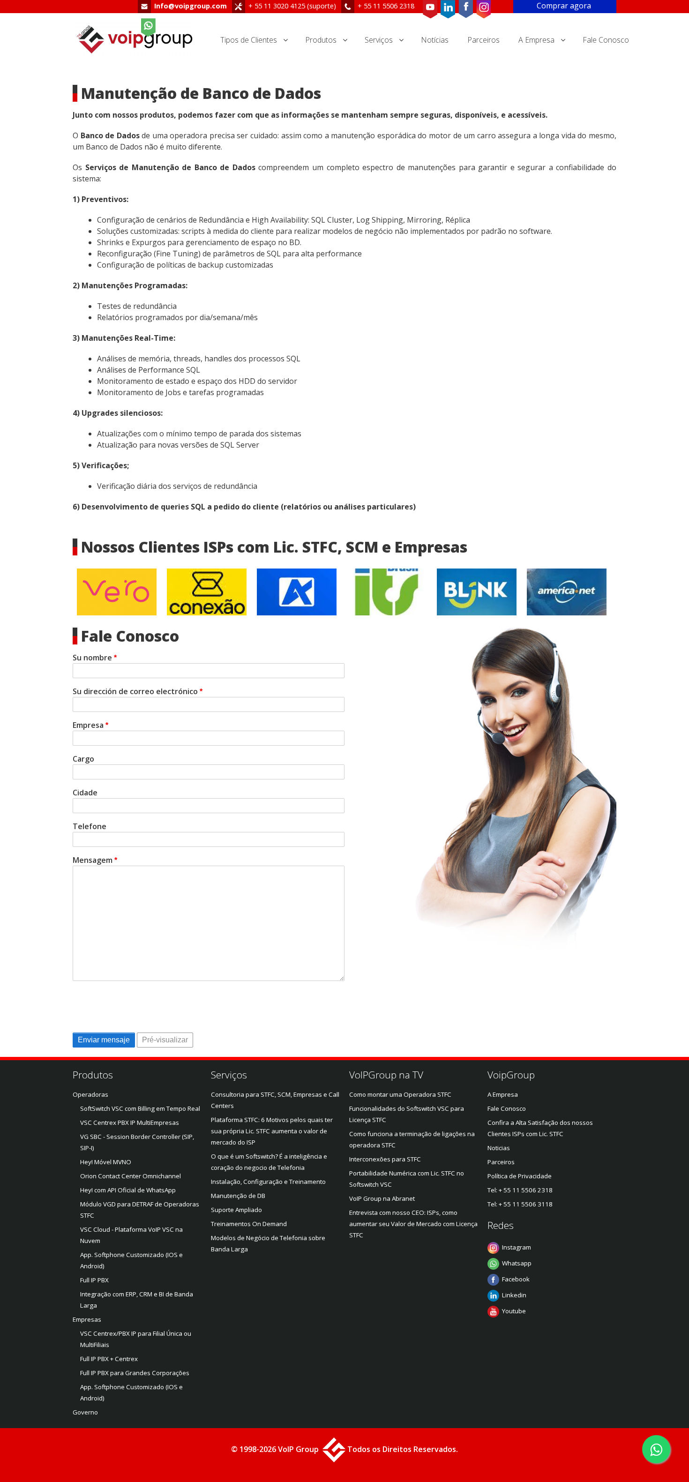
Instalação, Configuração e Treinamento (268, 1181)
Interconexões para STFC (385, 1159)
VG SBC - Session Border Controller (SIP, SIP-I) (137, 1142)
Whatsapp (517, 1263)
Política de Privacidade (519, 1176)
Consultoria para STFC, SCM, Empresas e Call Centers (275, 1100)
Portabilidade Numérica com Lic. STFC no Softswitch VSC (406, 1179)
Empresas (87, 1319)
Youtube (514, 1311)
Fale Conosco (606, 40)
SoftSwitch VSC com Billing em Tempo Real (140, 1108)
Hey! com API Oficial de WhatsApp (128, 1190)
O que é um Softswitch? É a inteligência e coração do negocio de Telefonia (269, 1162)
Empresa (88, 725)
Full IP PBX (94, 1280)
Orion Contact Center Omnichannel (130, 1176)
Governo (85, 1412)
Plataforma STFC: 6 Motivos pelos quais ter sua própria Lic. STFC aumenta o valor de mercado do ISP (272, 1130)
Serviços (379, 40)
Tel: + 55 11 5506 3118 (520, 1204)
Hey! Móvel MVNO (105, 1162)
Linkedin (514, 1295)
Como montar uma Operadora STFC (400, 1094)
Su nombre (92, 657)
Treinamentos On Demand (249, 1224)
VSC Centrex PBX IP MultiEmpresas (129, 1122)
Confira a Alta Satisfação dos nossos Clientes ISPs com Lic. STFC (540, 1128)
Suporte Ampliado (236, 1209)
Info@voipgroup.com (190, 5)
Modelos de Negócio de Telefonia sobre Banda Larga (268, 1243)
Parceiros (483, 40)
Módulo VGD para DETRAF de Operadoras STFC (139, 1210)
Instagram (516, 1247)
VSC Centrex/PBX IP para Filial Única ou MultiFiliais (135, 1339)
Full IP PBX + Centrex (109, 1359)
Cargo (83, 759)
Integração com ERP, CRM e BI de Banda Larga (136, 1300)
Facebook (516, 1279)
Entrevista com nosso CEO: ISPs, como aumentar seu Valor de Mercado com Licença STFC (413, 1223)
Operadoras (90, 1094)
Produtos (321, 40)
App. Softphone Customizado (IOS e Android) (131, 1260)
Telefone (89, 826)
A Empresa (536, 40)
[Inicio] (137, 39)
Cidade (85, 792)
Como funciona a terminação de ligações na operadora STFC (412, 1139)
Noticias (498, 1148)
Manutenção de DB (238, 1195)
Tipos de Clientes (248, 40)
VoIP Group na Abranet (382, 1198)
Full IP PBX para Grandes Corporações (134, 1373)
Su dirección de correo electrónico (135, 691)
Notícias (435, 40)
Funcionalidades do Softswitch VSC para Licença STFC (406, 1114)
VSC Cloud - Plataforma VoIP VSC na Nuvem (131, 1235)
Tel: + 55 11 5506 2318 (520, 1190)
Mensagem (92, 860)
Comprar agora (565, 5)
